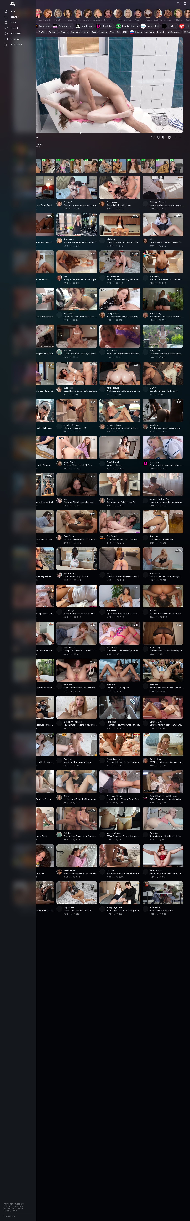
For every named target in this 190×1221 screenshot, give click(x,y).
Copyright (8, 1204)
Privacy (7, 1211)
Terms (20, 1209)
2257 (15, 1211)
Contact (8, 1206)
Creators (18, 1206)
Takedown (20, 1204)
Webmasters (10, 1209)
